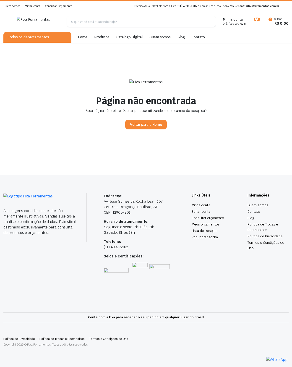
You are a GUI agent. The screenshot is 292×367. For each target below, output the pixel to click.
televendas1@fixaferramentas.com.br (254, 6)
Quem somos (11, 6)
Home (83, 37)
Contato (198, 37)
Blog (181, 37)
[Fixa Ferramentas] (38, 21)
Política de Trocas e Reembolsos (62, 339)
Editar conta (201, 212)
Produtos (102, 37)
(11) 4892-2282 (187, 6)
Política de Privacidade (265, 236)
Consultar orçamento (208, 218)
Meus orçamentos (206, 224)
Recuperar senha (205, 237)
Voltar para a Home (146, 124)
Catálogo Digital (129, 37)
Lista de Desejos (204, 231)
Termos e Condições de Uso (108, 339)
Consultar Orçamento (58, 6)
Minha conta (33, 6)
